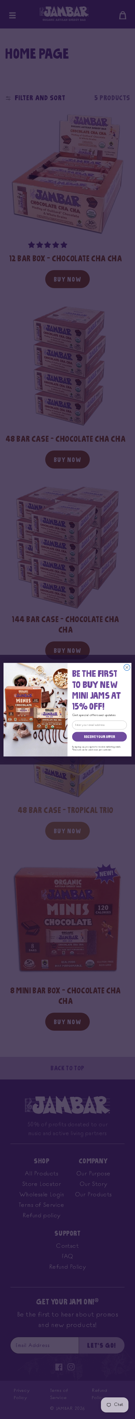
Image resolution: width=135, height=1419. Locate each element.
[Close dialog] (127, 667)
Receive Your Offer (99, 736)
